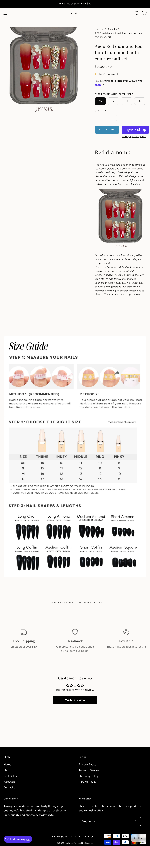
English (89, 836)
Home (98, 29)
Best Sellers (11, 776)
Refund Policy (87, 782)
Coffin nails (110, 29)
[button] (136, 13)
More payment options (134, 136)
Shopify (88, 843)
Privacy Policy (87, 764)
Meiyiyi (75, 13)
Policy (82, 757)
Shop (7, 757)
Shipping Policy (88, 776)
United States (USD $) (65, 836)
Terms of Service (89, 770)
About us (9, 782)
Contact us (10, 787)
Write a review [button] (75, 700)
